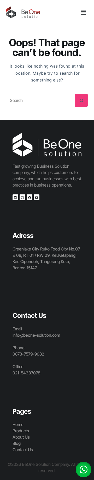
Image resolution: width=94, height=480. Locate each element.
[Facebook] (29, 197)
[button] (83, 12)
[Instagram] (22, 197)
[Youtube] (36, 197)
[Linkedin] (15, 197)
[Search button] (81, 100)
